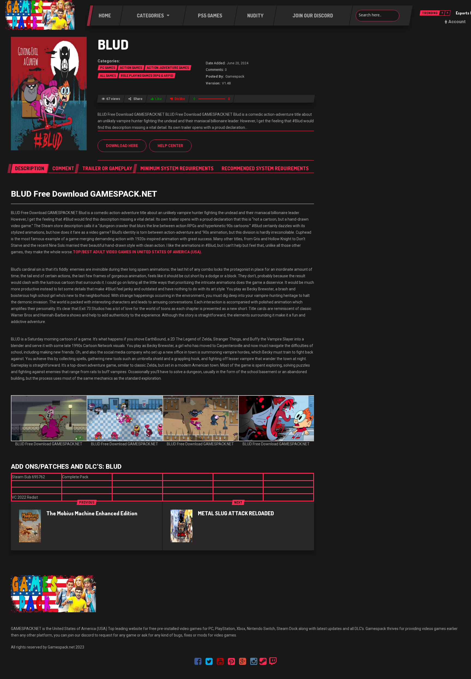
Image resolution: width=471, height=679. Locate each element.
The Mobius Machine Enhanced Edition (91, 513)
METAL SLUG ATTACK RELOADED (236, 513)
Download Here (122, 146)
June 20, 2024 (237, 63)
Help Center (170, 146)
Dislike (179, 99)
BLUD (113, 44)
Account (457, 21)
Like (158, 99)
